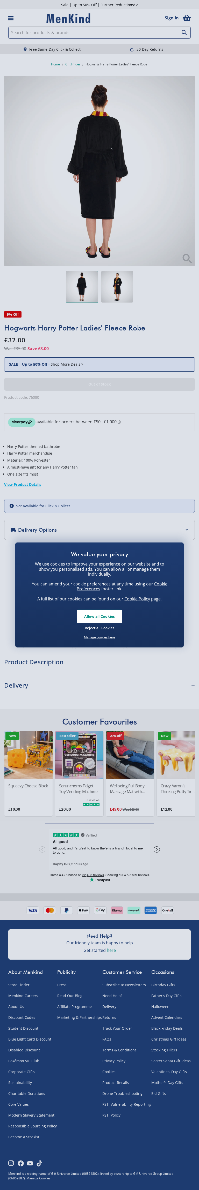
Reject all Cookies (99, 627)
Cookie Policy (137, 599)
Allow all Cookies (99, 616)
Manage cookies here (99, 637)
